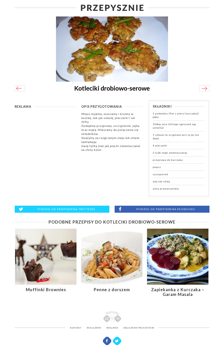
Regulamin (94, 327)
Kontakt (76, 327)
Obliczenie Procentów (138, 327)
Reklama (112, 327)
